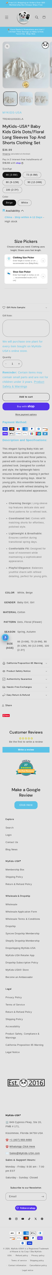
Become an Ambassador (19, 977)
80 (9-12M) (12, 182)
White (24, 202)
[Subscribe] (42, 1196)
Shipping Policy (14, 877)
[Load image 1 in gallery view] (10, 99)
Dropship (11, 926)
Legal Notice (13, 1052)
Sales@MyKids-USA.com (24, 1153)
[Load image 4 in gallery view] (42, 99)
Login (9, 835)
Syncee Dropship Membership (22, 933)
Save (7, 715)
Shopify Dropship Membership (22, 940)
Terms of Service (15, 1004)
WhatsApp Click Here (22, 1146)
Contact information (17, 1265)
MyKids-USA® (17, 1249)
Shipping (6, 154)
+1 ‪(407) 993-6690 (20, 1139)
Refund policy (22, 1255)
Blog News (11, 849)
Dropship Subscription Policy (22, 962)
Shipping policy (37, 1260)
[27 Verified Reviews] (26, 780)
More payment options (26, 414)
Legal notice (27, 1270)
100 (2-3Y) (12, 189)
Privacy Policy (14, 997)
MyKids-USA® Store (17, 970)
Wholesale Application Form (21, 911)
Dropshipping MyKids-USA (20, 948)
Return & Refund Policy (19, 884)
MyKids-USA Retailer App (20, 955)
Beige (9, 202)
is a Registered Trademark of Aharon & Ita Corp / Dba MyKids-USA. (28, 1252)
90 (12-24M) (35, 182)
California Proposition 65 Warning (24, 1045)
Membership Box (15, 869)
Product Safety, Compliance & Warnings (22, 1035)
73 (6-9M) (32, 174)
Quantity (6, 357)
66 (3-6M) (12, 174)
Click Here (26, 805)
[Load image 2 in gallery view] (26, 99)
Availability (13, 210)
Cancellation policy (38, 1265)
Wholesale (11, 904)
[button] (6, 17)
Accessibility (13, 1026)
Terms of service (19, 1260)
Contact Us (12, 842)
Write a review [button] (26, 750)
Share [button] (8, 705)
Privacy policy (38, 1255)
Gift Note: (7, 315)
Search (9, 827)
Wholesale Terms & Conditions (23, 919)
